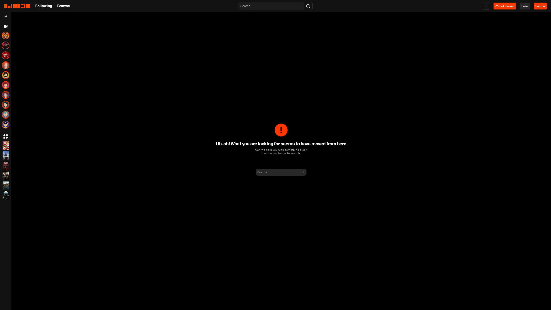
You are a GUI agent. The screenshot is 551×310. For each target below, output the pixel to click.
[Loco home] (17, 6)
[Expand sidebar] (5, 16)
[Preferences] (486, 6)
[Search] (308, 6)
